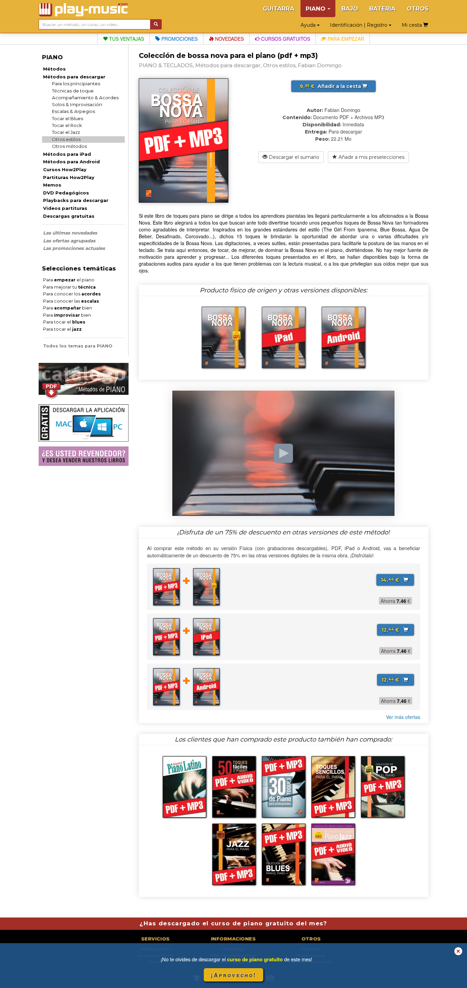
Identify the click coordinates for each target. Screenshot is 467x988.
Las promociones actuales (74, 248)
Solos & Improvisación (77, 104)
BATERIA (382, 8)
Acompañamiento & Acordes (85, 97)
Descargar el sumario (293, 157)
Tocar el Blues (67, 118)
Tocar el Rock (67, 125)
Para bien (67, 308)
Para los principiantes (76, 83)
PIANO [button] (316, 8)
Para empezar (345, 38)
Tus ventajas (126, 38)
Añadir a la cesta (331, 86)
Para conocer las (71, 301)
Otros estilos (66, 139)
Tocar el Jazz (66, 132)
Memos (52, 185)
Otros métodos (69, 146)
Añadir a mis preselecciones (370, 157)
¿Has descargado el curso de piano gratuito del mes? (233, 923)
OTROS (417, 8)
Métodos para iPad (67, 154)
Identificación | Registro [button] (359, 25)
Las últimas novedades (70, 233)
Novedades (229, 38)
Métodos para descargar (74, 76)
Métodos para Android (71, 161)
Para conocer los (72, 293)
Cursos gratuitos (285, 38)
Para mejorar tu (69, 287)
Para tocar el (64, 322)
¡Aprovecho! (233, 975)
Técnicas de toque (73, 90)
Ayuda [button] (309, 25)
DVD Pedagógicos (66, 192)
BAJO (350, 8)
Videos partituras (65, 208)
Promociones (179, 38)
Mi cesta (412, 25)
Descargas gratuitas (68, 216)
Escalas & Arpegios (73, 111)
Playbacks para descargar (75, 200)
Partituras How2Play (68, 177)
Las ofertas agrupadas (69, 240)
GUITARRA (278, 8)
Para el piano (68, 279)
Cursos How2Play (64, 169)
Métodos (54, 69)
